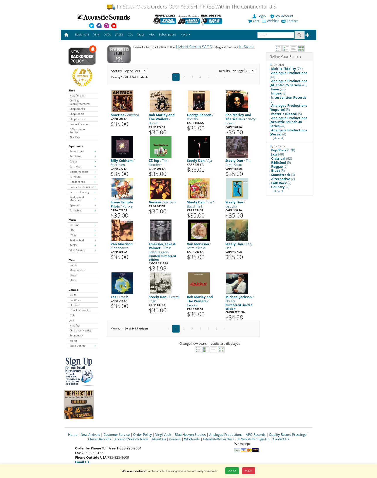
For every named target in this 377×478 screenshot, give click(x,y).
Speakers (75, 205)
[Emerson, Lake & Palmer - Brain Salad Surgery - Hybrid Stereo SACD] (160, 230)
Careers (175, 439)
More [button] (184, 34)
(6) (288, 99)
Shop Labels (77, 114)
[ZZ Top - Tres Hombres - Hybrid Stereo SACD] (160, 147)
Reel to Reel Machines (77, 198)
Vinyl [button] (96, 34)
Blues (73, 295)
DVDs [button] (107, 34)
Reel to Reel (77, 240)
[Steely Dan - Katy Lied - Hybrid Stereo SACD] (237, 230)
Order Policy (142, 434)
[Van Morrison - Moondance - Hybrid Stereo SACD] (122, 230)
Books (73, 265)
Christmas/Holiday (80, 330)
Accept (232, 470)
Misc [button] (151, 34)
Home (72, 434)
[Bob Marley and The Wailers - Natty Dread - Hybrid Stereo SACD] (237, 101)
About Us (159, 439)
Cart (255, 21)
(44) (288, 75)
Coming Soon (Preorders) (80, 102)
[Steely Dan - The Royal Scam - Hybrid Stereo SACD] (237, 147)
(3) (283, 174)
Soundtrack (76, 335)
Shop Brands (77, 109)
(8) (278, 93)
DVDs (73, 235)
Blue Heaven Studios (190, 434)
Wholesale (192, 439)
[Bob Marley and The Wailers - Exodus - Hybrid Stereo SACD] (199, 283)
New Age (75, 325)
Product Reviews (79, 124)
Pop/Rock (75, 300)
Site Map (75, 137)
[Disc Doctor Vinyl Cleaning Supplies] (212, 19)
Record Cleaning (79, 192)
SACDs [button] (119, 34)
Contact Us (281, 439)
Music (72, 220)
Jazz (72, 320)
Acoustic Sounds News (131, 439)
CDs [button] (130, 34)
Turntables (76, 210)
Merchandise (77, 270)
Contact (292, 21)
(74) (287, 68)
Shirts (73, 280)
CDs (72, 230)
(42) (281, 158)
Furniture (75, 177)
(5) (288, 107)
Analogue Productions (225, 434)
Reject (248, 470)
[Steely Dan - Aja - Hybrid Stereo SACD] (199, 147)
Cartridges (76, 166)
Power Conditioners (81, 187)
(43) (288, 83)
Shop (72, 90)
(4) (288, 122)
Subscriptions (167, 34)
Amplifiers (76, 156)
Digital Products (79, 172)
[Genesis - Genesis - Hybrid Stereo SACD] (160, 188)
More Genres (78, 346)
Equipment (76, 146)
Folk (72, 315)
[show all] (278, 138)
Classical (75, 305)
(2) (283, 179)
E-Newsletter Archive (77, 130)
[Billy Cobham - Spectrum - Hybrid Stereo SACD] (122, 147)
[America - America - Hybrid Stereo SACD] (122, 101)
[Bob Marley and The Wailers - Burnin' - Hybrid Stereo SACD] (160, 101)
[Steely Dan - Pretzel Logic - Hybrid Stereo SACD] (160, 283)
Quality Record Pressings (287, 434)
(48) (277, 154)
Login (262, 16)
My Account (284, 16)
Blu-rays (74, 225)
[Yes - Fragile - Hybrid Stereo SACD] (122, 283)
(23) (278, 89)
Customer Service (116, 434)
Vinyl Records (78, 250)
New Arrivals (77, 95)
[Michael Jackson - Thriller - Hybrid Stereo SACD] (237, 283)
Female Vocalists (79, 310)
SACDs (73, 245)
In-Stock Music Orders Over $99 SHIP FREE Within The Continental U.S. (196, 6)
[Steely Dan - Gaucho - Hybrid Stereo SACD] (237, 188)
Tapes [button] (140, 34)
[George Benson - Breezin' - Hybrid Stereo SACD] (199, 101)
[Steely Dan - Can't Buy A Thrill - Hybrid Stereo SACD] (199, 188)
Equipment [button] (82, 34)
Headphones (77, 182)
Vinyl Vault (163, 434)
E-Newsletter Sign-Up (253, 439)
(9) (281, 162)
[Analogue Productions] (188, 19)
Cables (73, 161)
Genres (73, 290)
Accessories (77, 151)
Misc (72, 260)
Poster (73, 275)
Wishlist (272, 21)
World (73, 341)
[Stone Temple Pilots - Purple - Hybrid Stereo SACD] (122, 188)
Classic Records (99, 439)
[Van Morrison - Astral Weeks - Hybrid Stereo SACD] (199, 230)
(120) (283, 150)
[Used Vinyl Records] (164, 19)
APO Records (256, 434)
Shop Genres (77, 119)
